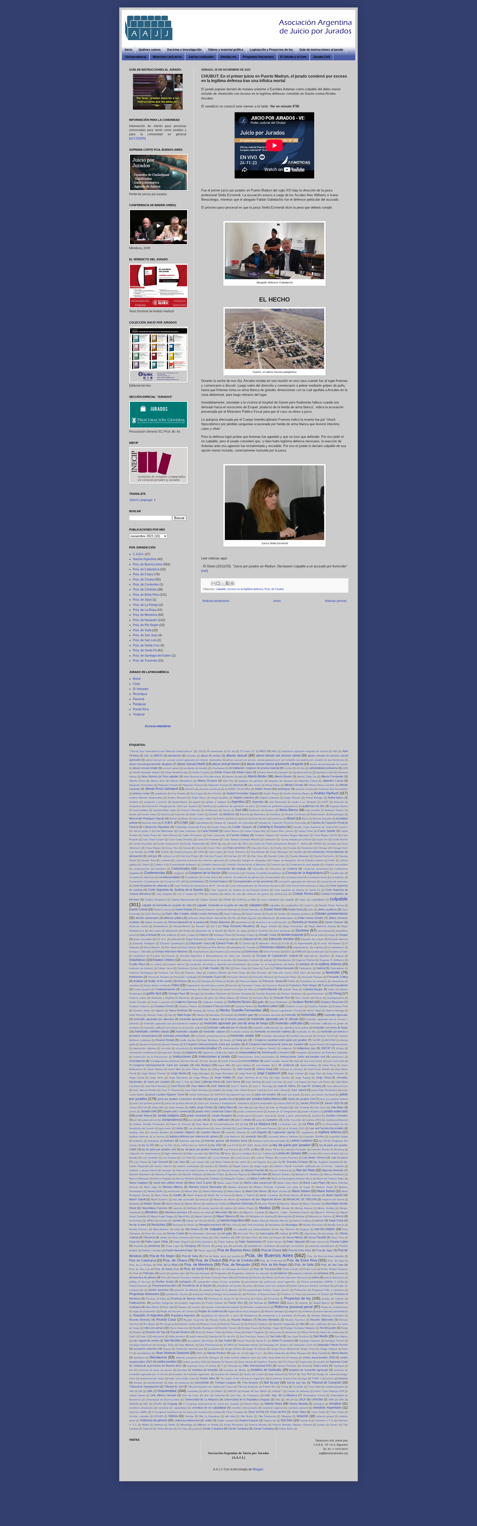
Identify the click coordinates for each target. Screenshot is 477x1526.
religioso (293, 1311)
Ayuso (226, 810)
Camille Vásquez (242, 826)
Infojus (340, 1048)
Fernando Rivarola (263, 977)
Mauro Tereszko (312, 1203)
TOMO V (316, 1378)
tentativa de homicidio (266, 1370)
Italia (296, 1061)
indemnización (231, 1048)
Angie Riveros (292, 797)
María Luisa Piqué (314, 1182)
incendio (166, 1048)
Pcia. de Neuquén (145, 620)
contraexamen (272, 877)
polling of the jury (140, 1281)
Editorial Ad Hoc (252, 939)
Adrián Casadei (201, 772)
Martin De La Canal (219, 1195)
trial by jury (271, 1382)
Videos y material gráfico (225, 49)
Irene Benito (191, 1061)
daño (311, 909)
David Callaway (232, 913)
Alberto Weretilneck (181, 780)
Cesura (187, 848)
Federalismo (337, 968)
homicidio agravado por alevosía (154, 1019)
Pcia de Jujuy (324, 1250)
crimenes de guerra (257, 894)
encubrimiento (336, 947)
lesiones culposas (189, 1140)
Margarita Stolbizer (209, 1178)
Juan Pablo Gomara (196, 1090)
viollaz (208, 1420)
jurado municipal (196, 1115)
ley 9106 (263, 1145)
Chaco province (236, 847)
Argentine (258, 801)
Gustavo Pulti (340, 1006)
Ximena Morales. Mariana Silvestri (292, 1424)
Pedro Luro (309, 1269)
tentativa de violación (227, 1374)
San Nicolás (172, 1340)
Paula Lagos (205, 1250)
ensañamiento (201, 951)
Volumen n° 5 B (324, 1420)
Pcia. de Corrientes (146, 584)
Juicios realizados (201, 57)
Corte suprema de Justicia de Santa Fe (297, 890)
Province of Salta (156, 1298)
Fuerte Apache (141, 989)
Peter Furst (211, 1277)
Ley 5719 (232, 1145)
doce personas (282, 930)
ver (204, 571)
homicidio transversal (273, 1035)
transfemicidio (155, 1382)
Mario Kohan (326, 1191)
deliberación (268, 918)
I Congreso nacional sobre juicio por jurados (280, 1039)
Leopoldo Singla (338, 1136)
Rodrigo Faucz (249, 1328)
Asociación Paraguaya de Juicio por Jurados (172, 806)
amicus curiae (141, 793)
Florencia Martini (248, 981)
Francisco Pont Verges (303, 985)
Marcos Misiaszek (139, 1178)
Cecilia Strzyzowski (194, 843)
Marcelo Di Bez (215, 1174)
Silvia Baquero (298, 1353)
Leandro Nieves (210, 1132)
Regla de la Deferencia (334, 1307)
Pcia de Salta (190, 1256)
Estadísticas (137, 960)
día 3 (214, 926)
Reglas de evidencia (211, 1311)
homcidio (290, 1014)
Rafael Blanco (321, 1303)
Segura (167, 1348)
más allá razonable (183, 1199)
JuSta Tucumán (292, 1120)
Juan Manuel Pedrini (145, 1090)
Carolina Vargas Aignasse (294, 835)
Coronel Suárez (218, 881)
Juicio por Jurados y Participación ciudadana (223, 1103)
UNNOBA (317, 1399)
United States (137, 1395)
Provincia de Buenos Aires (187, 1298)
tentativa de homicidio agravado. (191, 1374)
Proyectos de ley (297, 1298)
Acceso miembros (158, 726)
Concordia (258, 868)
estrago (268, 960)
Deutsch (200, 926)
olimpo (163, 1237)
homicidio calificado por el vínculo (227, 1027)
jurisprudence (149, 1120)
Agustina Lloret (325, 772)
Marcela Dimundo (333, 1170)
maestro (209, 1166)
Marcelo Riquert (238, 1174)
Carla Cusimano (187, 831)
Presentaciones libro (164, 1285)
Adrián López (244, 772)
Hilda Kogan (184, 1014)
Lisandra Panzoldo (296, 1149)
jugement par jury (240, 1094)
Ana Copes (196, 793)
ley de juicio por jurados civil (159, 1149)
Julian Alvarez (176, 1107)
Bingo (184, 818)
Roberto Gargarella (284, 1324)
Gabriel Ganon (209, 989)
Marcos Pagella (162, 1178)
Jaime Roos (329, 1065)
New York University (253, 1224)
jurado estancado (336, 1111)
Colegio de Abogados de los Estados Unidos (297, 860)
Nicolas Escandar (313, 1224)
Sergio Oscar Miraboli (283, 1348)
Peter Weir (228, 1277)
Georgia (194, 993)
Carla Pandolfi (209, 830)
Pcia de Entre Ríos (299, 1250)
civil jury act (169, 856)
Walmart (158, 1424)
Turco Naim (314, 1386)
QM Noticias (256, 1303)
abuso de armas (211, 755)
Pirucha (257, 1277)
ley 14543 (183, 1145)
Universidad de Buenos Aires (163, 1399)
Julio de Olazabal (279, 1107)
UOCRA (157, 1403)
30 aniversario (215, 751)
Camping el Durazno (271, 827)
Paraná (206, 1246)
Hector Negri (314, 1010)
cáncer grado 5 (142, 831)
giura (211, 997)
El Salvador (141, 689)
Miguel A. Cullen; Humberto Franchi (289, 1212)
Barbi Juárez (197, 814)
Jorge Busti (245, 1073)
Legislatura (307, 1132)
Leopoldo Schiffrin (313, 1136)
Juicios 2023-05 (334, 1103)
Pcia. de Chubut (274, 588)
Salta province (177, 1336)
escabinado (317, 951)
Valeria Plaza (251, 1403)
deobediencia (243, 922)
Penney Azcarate (200, 1273)
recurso (196, 1307)
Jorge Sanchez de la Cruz (252, 1077)
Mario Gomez (279, 1191)
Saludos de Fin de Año (222, 1336)
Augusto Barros (339, 806)
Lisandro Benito (320, 1149)
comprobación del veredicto (149, 868)
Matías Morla (173, 1203)
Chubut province (183, 852)
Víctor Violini (337, 1412)
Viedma (189, 1416)
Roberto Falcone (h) (232, 1324)
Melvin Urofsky (326, 1208)
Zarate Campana (213, 1428)
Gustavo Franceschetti (216, 1006)
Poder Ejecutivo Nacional (292, 1277)
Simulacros (228, 57)
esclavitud (139, 955)
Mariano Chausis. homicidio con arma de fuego (281, 1187)
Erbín (287, 951)
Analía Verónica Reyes (296, 793)
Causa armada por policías (296, 839)
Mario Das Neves (256, 1191)
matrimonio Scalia (216, 1203)
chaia (254, 848)
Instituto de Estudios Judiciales (330, 1052)
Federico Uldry (193, 972)
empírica (318, 947)
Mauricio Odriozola (241, 1203)
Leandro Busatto (159, 1132)
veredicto (335, 1403)
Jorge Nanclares (178, 1077)
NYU (296, 1233)
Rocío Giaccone (179, 1328)
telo (131, 1370)
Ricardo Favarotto (194, 1319)
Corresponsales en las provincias (253, 881)
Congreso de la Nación (204, 873)
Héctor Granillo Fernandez (241, 1010)
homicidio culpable (187, 1031)
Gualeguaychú (335, 997)
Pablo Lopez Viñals (156, 1241)
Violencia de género (153, 1420)
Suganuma (305, 1361)
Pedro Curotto (290, 1269)
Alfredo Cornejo (293, 784)
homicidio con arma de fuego (330, 1027)
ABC (335, 751)
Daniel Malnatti (228, 909)
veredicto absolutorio (141, 1407)
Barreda (244, 814)
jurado (132, 1111)
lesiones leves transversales (269, 1140)
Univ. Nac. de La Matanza (281, 1395)
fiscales (206, 981)
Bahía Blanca (288, 810)
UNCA (206, 1391)
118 (200, 751)
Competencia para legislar (305, 864)
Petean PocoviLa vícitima (185, 1277)
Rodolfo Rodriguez (203, 1328)
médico (228, 1208)
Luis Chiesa (140, 1162)
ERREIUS (300, 951)
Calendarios (202, 822)
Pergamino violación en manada (250, 1273)
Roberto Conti (208, 1324)
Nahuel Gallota (301, 1220)
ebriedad (176, 939)
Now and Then (246, 1233)
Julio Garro (320, 1107)
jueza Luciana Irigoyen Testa (166, 1094)
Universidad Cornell (314, 1395)
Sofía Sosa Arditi (271, 1357)
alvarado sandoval (209, 789)
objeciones (310, 1233)
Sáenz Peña (308, 1332)
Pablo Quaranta (204, 1241)
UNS (341, 1399)
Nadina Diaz (258, 1220)
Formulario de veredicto (313, 981)
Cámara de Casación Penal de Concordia (282, 822)
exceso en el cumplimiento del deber (273, 964)
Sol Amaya (292, 1357)
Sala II (144, 1336)
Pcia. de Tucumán (145, 660)
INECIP (325, 1048)
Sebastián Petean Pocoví (332, 1344)
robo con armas (153, 1327)
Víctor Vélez (298, 1411)
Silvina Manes (339, 1352)
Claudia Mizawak (299, 856)
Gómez (244, 997)
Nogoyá (304, 1229)
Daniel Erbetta (183, 909)
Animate (134, 802)
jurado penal (244, 1115)
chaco (199, 848)
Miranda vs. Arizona (320, 1216)
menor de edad (201, 1212)
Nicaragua (140, 694)
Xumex (334, 1424)
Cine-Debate (257, 852)
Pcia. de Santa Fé (145, 650)
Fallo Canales (211, 968)
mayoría (177, 1208)
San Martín (320, 1336)
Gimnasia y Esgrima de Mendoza (170, 997)
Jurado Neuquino (221, 1115)
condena (292, 868)
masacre (204, 1199)
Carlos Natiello (326, 830)
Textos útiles (207, 1378)
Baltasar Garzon (334, 810)
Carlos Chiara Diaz (255, 831)
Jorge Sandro (282, 1077)
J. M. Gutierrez (285, 1065)
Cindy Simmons (236, 852)
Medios (265, 1208)
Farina (255, 968)
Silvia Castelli (319, 1353)
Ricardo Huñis (218, 1319)
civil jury (152, 855)
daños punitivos (327, 909)
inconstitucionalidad (205, 1048)
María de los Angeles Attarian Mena (291, 1178)
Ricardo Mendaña (268, 1319)
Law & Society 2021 (293, 1128)
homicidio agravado (336, 1014)
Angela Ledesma (244, 797)
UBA (149, 1391)
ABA (274, 751)
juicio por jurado (290, 1094)
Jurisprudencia (135, 57)
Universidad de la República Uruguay (247, 1399)
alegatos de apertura (250, 780)
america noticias (304, 789)
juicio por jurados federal (333, 1099)
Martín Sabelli (137, 1199)
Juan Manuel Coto (337, 1086)
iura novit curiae (313, 1061)
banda (133, 814)
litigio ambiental (173, 1153)
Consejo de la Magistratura (304, 873)
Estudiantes (284, 960)
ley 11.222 (148, 1145)
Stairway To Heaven (222, 1361)
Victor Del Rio (256, 1411)
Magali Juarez (241, 1166)
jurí (135, 1120)
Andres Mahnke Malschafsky (145, 797)
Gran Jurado (302, 997)
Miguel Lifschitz (203, 1216)
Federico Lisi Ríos (169, 972)
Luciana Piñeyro (264, 1157)
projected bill (200, 1294)
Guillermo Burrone (186, 1001)
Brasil (137, 678)
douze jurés (317, 935)
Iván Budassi (203, 1065)
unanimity (192, 1391)
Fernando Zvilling (337, 976)
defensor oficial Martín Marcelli (205, 918)
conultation (337, 877)
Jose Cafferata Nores (207, 1081)
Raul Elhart (152, 1307)
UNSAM (133, 1403)
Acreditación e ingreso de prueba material (254, 767)
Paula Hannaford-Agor (179, 1250)
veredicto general (298, 1407)
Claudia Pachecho (323, 856)
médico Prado (246, 1208)
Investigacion (137, 1060)
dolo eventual (148, 934)
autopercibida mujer (164, 810)
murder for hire (194, 1220)
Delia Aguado (249, 918)
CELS (245, 843)
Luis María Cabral (220, 1162)
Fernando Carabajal (185, 977)
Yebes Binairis (165, 1428)
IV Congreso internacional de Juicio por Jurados (159, 1065)
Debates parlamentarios (331, 913)
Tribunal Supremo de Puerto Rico (257, 1386)
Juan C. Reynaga (262, 1086)
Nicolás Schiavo (138, 1229)
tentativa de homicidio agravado (308, 1369)
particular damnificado (321, 1246)
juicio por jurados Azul (220, 1098)
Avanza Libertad (190, 810)
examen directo (176, 964)
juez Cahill (257, 1090)
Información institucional (143, 1052)
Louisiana (201, 1157)
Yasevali (147, 1428)
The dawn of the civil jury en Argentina (242, 1378)
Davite (269, 913)
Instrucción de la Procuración (150, 1056)
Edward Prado (225, 943)
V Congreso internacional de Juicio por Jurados (211, 1403)
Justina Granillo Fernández (149, 1124)
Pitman (270, 1277)
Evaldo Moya (137, 964)
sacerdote (291, 1332)
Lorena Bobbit (330, 1153)
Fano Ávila (241, 968)
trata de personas (178, 1382)
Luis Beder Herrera (314, 1157)
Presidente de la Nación (196, 1285)
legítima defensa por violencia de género (194, 1136)
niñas (177, 1229)
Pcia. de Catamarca (146, 569)
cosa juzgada (164, 894)
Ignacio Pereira (170, 1044)
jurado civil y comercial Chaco (214, 1111)
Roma (344, 1328)
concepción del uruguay (231, 868)
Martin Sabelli (334, 1195)
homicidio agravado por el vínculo (274, 1019)
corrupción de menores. (334, 881)
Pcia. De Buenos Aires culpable (325, 1256)
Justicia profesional (337, 1120)
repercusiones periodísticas (332, 1311)
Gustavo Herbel (244, 1006)
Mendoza (151, 1212)
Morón (340, 1216)
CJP (243, 856)
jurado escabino (310, 1111)
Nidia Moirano (161, 1229)
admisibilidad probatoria (324, 767)
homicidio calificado (289, 1023)
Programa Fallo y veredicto (328, 1290)
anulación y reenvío (155, 802)
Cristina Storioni (209, 899)
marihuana (174, 1191)
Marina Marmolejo (213, 1191)
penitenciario (177, 1273)
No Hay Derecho (285, 1229)
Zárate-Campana (263, 1428)
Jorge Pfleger (201, 1077)
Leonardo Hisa (253, 1136)
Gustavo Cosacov (139, 1006)
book (245, 818)
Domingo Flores (223, 935)
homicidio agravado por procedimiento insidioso (171, 1023)
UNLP (302, 1399)
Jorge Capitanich (268, 1073)
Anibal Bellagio (314, 797)
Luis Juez (179, 1161)
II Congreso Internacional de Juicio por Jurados (212, 1044)
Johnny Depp (264, 1069)
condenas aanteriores (316, 868)
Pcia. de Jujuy (142, 599)
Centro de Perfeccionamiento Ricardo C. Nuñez (281, 843)
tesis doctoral (275, 1374)
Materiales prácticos (167, 57)
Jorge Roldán (222, 1077)
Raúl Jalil (168, 1307)
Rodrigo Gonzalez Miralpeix (299, 1328)
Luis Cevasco (339, 1157)
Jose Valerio (198, 1085)
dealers (282, 913)
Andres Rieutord (176, 797)
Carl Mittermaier (164, 831)
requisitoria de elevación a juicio (220, 1315)
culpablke (274, 905)
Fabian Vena (165, 968)
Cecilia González (143, 843)
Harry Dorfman (178, 1010)
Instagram (301, 1052)
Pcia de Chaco (271, 1250)
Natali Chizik (336, 1220)
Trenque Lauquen (225, 1382)
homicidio (308, 1015)
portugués (185, 1281)
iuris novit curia (335, 1061)
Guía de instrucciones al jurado (321, 49)
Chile (136, 684)
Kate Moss (202, 1124)
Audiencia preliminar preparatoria (279, 806)
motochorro (135, 1220)
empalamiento (301, 947)
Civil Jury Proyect (213, 856)
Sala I (132, 1336)
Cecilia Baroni (340, 839)
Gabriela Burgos (313, 989)
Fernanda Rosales (158, 977)
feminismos (136, 976)
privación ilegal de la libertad (220, 1290)
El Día (285, 943)
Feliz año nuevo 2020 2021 (289, 972)
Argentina (237, 802)
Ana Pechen (215, 793)
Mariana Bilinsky (173, 1186)
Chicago (322, 848)
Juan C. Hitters (239, 1086)
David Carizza (253, 913)
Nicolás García (335, 1224)
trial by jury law (296, 1382)
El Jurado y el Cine (293, 57)
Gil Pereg (335, 993)
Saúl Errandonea (209, 1345)
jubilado (216, 1090)
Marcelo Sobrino (281, 1174)
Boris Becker (259, 818)
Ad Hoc (300, 768)
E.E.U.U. (161, 939)
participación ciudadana (262, 1246)
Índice (247, 1048)
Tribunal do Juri (173, 1386)
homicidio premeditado (176, 1035)
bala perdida (312, 810)
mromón (163, 1220)
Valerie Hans (273, 1403)
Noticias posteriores (215, 601)
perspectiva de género (142, 1277)
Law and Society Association (326, 1128)
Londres (313, 1153)
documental (324, 930)
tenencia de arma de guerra (155, 1370)
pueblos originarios (190, 1303)
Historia (200, 1015)
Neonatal (177, 1224)
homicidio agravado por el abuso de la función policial (212, 1019)
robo (302, 1323)
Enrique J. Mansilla (140, 951)
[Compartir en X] (222, 583)
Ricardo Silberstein (321, 1319)
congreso (178, 873)
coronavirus (197, 881)
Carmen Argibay (239, 835)
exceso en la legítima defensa (245, 588)
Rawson (183, 1307)
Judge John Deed (236, 1090)
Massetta (134, 1203)
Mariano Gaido (324, 1187)
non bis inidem (324, 1229)
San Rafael (225, 1340)
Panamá (138, 699)
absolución (174, 755)
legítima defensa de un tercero (147, 1136)
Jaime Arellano (308, 1065)
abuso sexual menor (226, 764)
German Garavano (291, 993)
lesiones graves (214, 1140)
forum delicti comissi (155, 985)
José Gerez (233, 1081)
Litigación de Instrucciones (144, 1153)
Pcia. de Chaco (143, 574)
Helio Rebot (136, 1015)
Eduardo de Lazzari (312, 939)
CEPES (317, 843)
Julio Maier (337, 1107)
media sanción (210, 1208)
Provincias (273, 1298)
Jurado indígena (168, 1115)
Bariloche (229, 814)
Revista (302, 1315)
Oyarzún (134, 1241)
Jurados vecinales (337, 1115)
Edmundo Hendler (281, 939)
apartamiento (179, 802)
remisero (307, 1311)
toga (304, 1378)
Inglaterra (191, 1052)
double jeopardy (292, 935)
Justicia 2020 (313, 1120)
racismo (303, 1303)
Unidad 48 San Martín (254, 1391)
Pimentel (243, 1277)
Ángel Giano (199, 797)
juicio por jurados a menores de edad (180, 1098)
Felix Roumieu (259, 972)
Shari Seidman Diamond (172, 1353)
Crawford (214, 894)
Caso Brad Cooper (153, 839)
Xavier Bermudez (233, 1424)
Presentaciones (138, 1285)
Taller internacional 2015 (257, 1365)
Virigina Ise (269, 1420)
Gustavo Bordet (302, 1002)
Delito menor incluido (310, 917)
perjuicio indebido (302, 1273)
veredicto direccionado (244, 1407)
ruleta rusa (275, 1332)
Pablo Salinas (226, 1241)
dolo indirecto (168, 935)
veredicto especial (272, 1407)
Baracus (165, 814)
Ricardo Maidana (241, 1319)
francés (233, 985)
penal (162, 1273)
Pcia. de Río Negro (146, 625)
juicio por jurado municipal (320, 1094)
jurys (259, 1120)
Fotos (175, 985)
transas (138, 1382)
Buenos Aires (149, 822)
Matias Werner (193, 1203)
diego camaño (269, 926)
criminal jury (280, 894)
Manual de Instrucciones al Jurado (196, 1170)
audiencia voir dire (313, 806)
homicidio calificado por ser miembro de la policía (280, 1027)
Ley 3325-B (200, 1145)
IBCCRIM (330, 1040)
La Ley (244, 1123)
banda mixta (149, 814)
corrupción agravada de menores (297, 881)
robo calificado (318, 1324)
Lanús (179, 1128)
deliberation (286, 918)
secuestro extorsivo (145, 1348)
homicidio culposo (214, 1031)
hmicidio (229, 1015)
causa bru (321, 839)
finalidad (138, 981)
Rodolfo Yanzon (228, 1328)
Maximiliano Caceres (154, 1208)
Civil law (232, 856)
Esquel (340, 955)
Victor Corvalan (234, 1412)
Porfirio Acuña (164, 1281)
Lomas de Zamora (288, 1153)
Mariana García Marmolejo (205, 1186)
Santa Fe (261, 1340)
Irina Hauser (210, 1061)
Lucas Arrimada (221, 1157)
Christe (165, 852)
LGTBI (246, 1149)
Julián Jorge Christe (201, 1107)
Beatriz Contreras (295, 814)
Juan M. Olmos (287, 1085)
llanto (228, 1153)
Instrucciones (182, 1056)
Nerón (191, 1224)
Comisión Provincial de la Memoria (246, 864)
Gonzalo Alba (261, 997)
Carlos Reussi (170, 835)
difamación (172, 930)
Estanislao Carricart (248, 960)
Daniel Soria (295, 909)
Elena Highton (152, 947)
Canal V (343, 827)
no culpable (213, 1229)
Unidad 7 (277, 1391)
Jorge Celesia (296, 1073)
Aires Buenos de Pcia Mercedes (202, 776)
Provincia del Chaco (251, 1298)
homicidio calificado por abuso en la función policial (173, 1027)
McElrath (192, 1208)
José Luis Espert (297, 1081)
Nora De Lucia (153, 1233)
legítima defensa (330, 1132)
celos (234, 843)
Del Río (232, 918)
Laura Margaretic (245, 1128)
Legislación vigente (283, 1132)
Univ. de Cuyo (190, 1395)
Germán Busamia (266, 993)
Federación (305, 968)
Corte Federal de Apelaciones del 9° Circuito (199, 885)
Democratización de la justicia (186, 922)
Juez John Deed (277, 1090)
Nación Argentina (144, 559)
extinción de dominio (141, 968)
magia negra (261, 1166)
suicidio (321, 1361)
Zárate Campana (238, 1428)
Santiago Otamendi (140, 1345)
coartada (165, 860)
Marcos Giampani (334, 1174)
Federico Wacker (217, 972)
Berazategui (337, 814)
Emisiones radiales (273, 947)
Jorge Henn (156, 1077)
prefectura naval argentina (280, 1281)
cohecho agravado (213, 860)
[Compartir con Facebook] (227, 583)
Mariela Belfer (155, 1191)
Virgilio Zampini (225, 1420)
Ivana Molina (243, 1065)
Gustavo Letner (268, 1006)
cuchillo (251, 899)
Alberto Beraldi (234, 776)
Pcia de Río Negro (162, 1256)
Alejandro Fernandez (141, 785)
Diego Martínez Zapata (322, 926)
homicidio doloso (240, 1031)
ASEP (324, 802)
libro (257, 1149)
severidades (144, 1353)
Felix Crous (238, 972)
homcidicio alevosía (269, 1015)
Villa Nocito (246, 1416)
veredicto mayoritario (327, 1407)
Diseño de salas (237, 930)
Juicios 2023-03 (286, 1103)
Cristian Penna (303, 894)
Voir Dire (286, 1420)
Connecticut (234, 873)
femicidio (333, 972)
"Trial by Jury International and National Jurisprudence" (161, 751)
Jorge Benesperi (224, 1073)
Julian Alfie (158, 1107)
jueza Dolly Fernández (324, 1090)
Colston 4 (159, 864)
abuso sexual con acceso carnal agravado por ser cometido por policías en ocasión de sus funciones (285, 760)
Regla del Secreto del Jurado (177, 1311)
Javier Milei (174, 1069)
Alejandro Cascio (333, 780)
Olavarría (149, 1237)
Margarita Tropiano (235, 1178)
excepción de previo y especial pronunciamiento (218, 964)
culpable (221, 588)
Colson (146, 864)
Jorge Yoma (323, 1077)
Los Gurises (169, 1157)
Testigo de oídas (325, 1374)
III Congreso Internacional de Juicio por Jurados (275, 1044)
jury (191, 1120)
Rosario (137, 1332)
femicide (316, 972)
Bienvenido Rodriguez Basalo (146, 818)
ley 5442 (216, 1145)
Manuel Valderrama (280, 1170)
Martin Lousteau (269, 1195)
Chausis (291, 848)
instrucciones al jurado (214, 1056)
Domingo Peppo (245, 935)
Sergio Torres (308, 1348)
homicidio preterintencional (210, 1035)
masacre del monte (333, 1199)
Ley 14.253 (165, 1145)
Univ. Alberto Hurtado (163, 1395)
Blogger (258, 1469)
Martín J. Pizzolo (245, 1195)
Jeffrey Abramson (222, 1069)
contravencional (294, 877)
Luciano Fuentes (288, 1157)
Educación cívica (200, 943)
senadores (214, 1348)
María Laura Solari (228, 1182)
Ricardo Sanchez (295, 1319)
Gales (331, 989)
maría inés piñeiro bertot (168, 1182)
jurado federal (143, 1115)
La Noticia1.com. (287, 1124)
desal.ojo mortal (138, 926)
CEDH (213, 843)
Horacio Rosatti (164, 1039)
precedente (251, 1281)
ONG (237, 1237)
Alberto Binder (257, 776)
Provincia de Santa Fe (221, 1298)
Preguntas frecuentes (258, 57)
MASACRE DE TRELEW (302, 1199)
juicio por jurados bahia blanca (260, 1099)
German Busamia (241, 993)
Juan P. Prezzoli (170, 1090)
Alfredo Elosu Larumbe (321, 785)
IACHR (316, 1040)
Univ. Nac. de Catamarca (245, 1395)
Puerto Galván (214, 1303)
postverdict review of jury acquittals (219, 1281)
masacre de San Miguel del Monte (260, 1199)
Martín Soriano (159, 1199)
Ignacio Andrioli (148, 1044)
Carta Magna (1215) (325, 835)
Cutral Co (308, 905)
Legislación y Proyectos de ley (271, 49)
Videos (173, 1416)
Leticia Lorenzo (301, 1140)
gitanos (199, 997)
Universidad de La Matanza (202, 1399)
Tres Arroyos (250, 1382)
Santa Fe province (283, 1340)
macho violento (163, 1166)
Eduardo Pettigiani (144, 943)
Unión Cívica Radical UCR (329, 1391)
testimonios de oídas (152, 1378)
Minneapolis (284, 1216)
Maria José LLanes (200, 1182)
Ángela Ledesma (269, 797)
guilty (261, 1001)
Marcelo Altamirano (140, 1174)
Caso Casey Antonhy (181, 839)
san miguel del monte (146, 1340)
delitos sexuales (154, 922)
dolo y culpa (188, 935)
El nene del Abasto (329, 943)
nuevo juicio (267, 1233)
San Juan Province (298, 1336)
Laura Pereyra (268, 1128)
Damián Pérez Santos (331, 905)
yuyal (195, 1428)
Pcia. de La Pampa (146, 605)
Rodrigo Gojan (271, 1328)
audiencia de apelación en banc (236, 806)
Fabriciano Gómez (188, 968)
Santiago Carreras (309, 1340)
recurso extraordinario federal (222, 1307)
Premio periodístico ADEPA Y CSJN (322, 1281)
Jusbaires (272, 1119)
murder (176, 1220)
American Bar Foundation (333, 789)
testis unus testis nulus (182, 1378)
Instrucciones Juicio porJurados (256, 1056)
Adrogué (283, 772)
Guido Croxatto (138, 1002)
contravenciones (317, 877)
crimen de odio (232, 894)
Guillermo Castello (212, 1002)
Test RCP (306, 1374)
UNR (331, 1399)
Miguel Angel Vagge (162, 1216)
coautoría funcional (186, 860)
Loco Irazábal (243, 1153)
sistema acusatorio (187, 1357)
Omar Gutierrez (180, 1237)
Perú (164, 1277)
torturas (343, 1378)
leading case (136, 1132)
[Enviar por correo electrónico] (213, 583)
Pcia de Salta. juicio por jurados (221, 1256)
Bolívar (234, 818)
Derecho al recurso (305, 922)
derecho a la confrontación (271, 922)
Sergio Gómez (233, 1348)
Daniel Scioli (272, 909)
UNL (277, 1399)
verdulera (318, 1403)
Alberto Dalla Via (306, 776)
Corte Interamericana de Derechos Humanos (255, 885)
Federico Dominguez (141, 972)
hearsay (197, 1010)
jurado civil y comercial (177, 1111)
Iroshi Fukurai (229, 1061)
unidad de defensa (298, 1391)
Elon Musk (171, 947)
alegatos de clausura (280, 780)
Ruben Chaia (213, 1332)
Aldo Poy (228, 780)
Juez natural (298, 1089)
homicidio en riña (306, 1031)
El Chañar (245, 943)
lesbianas (153, 1140)
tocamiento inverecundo (283, 1378)
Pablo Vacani (274, 1241)
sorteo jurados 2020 (194, 1361)
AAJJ (263, 751)
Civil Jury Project (189, 856)
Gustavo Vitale (141, 1010)
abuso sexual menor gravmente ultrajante (275, 764)
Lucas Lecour (242, 1157)
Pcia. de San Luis (145, 640)
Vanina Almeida (298, 1403)
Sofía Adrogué (210, 1357)
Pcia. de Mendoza (145, 615)
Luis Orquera (258, 1162)
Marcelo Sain (259, 1174)
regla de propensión (144, 1311)
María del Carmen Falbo (330, 1178)
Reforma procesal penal (294, 1307)
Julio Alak (243, 1107)
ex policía (156, 964)
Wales (145, 1424)
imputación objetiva (144, 1048)
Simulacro (139, 1357)
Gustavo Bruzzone (331, 1001)
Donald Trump (267, 934)
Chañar (278, 848)
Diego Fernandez (293, 926)
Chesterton (307, 848)
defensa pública (173, 917)
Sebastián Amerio (248, 1345)
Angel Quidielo (219, 797)
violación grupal (325, 1416)
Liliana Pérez (272, 1149)
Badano (270, 810)
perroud (339, 1273)
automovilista (140, 810)
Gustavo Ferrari (164, 1006)
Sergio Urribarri (328, 1348)
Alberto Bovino (283, 776)
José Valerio (218, 1085)
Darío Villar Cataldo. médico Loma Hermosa (191, 913)
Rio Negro (149, 1324)
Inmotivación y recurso (275, 1052)
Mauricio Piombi (267, 1203)
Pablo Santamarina (250, 1241)
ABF (146, 755)
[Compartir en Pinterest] (232, 583)
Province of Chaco (291, 1294)
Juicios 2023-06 (138, 1107)
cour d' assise (185, 894)
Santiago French (334, 1340)
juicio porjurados (263, 1103)
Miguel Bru (184, 1216)
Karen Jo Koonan (180, 1124)
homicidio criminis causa (152, 1031)
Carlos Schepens (192, 835)
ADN (345, 768)
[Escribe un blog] (218, 583)
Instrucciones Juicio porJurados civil (302, 1056)
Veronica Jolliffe (138, 1412)
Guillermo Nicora (239, 1002)
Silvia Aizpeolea (276, 1353)
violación (302, 1416)
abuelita (191, 755)
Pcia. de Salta (142, 630)
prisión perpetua (158, 1289)
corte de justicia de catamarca (151, 885)
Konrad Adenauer (224, 1124)
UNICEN (232, 1391)
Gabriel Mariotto (268, 989)
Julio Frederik (301, 1107)
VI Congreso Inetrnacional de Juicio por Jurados (180, 1412)
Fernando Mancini (237, 977)
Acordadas (218, 768)
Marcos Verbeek (185, 1178)
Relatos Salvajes (274, 1311)
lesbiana (138, 1140)
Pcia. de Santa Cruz (146, 645)
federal (321, 968)
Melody (285, 1208)
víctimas (216, 1412)
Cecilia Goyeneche (168, 843)
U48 (131, 1391)
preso (249, 1285)
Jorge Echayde (335, 1073)
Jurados (316, 1115)
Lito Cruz (214, 1153)
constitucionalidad (169, 877)
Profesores (300, 1290)
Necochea (158, 1224)
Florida (291, 981)
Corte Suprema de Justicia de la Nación (175, 890)
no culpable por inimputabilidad (252, 1229)
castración (270, 839)
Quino (290, 1303)
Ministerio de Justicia (261, 1216)
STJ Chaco (288, 1361)
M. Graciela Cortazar (295, 1161)
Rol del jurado (328, 1327)
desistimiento (160, 926)
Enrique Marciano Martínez (171, 951)
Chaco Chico (214, 848)
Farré (267, 968)
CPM (200, 894)
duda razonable (142, 939)
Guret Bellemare (278, 1002)
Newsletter (275, 1224)
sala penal (158, 1336)
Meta (235, 1212)
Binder (173, 818)
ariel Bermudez (277, 802)
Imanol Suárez (317, 1044)
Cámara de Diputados (156, 826)
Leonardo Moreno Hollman (283, 1136)
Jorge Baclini (178, 1073)
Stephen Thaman (267, 1361)
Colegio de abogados (254, 860)
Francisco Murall (275, 985)
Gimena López (137, 997)
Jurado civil (148, 1111)
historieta (214, 1015)
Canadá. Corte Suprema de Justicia (313, 827)
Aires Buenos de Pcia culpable (159, 776)
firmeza (182, 981)
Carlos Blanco (231, 831)
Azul (238, 810)
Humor (227, 1040)
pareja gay (221, 1246)
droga (331, 935)
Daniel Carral (138, 909)
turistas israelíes (335, 1386)
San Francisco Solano (252, 1336)
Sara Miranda (186, 1345)
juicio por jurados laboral (179, 1103)
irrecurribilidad (250, 1060)
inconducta (182, 1048)
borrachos (277, 818)
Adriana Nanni (265, 772)
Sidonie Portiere (216, 1352)
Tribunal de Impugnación (144, 1386)
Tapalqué (338, 1365)
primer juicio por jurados (271, 1285)
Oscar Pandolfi (317, 1237)
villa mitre (230, 1416)
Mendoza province (176, 1212)
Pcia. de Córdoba (145, 589)
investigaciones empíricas (165, 1061)
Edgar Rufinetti (194, 939)
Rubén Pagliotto (254, 1332)
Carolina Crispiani (265, 835)
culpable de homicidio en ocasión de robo (167, 905)
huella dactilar (188, 1040)
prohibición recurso (177, 1294)
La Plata (308, 1124)
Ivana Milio (224, 1065)
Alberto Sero (157, 780)
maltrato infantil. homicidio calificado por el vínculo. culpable (309, 1166)
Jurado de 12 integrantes (282, 1111)
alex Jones (254, 785)
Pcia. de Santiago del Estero (152, 655)
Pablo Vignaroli (296, 1241)
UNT (145, 1403)
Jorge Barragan (201, 1073)
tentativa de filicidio (235, 1370)
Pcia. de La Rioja (144, 610)
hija (170, 1015)
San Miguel (341, 1336)
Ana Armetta (178, 793)
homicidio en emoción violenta (273, 1031)
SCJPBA (229, 1345)
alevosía (238, 784)
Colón (331, 860)
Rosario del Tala (155, 1332)
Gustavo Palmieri (318, 1006)
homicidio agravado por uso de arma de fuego (236, 1023)
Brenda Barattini (322, 818)
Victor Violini (318, 1412)
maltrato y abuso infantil (143, 1170)
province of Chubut (318, 1294)
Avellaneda (211, 810)
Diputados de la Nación (209, 930)
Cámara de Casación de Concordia (233, 822)
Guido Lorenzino (160, 1002)
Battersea (259, 814)
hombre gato (245, 1014)
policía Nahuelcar (334, 1277)
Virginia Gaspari (248, 1420)
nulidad (283, 1233)
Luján (274, 1162)
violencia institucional (186, 1420)
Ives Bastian (263, 1065)
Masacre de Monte (224, 1199)
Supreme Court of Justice (202, 1365)
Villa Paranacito (267, 1416)
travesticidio (202, 1382)
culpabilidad (318, 899)
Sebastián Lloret (303, 1345)
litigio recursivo (195, 1153)
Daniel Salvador (250, 909)
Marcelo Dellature (192, 1174)
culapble (289, 899)
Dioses (187, 930)
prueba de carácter (333, 1298)
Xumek (321, 1424)
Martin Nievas (291, 1195)
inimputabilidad (247, 1052)
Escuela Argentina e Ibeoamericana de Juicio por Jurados (215, 955)
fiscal (195, 981)
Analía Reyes (271, 793)
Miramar (300, 1216)
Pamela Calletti (339, 1241)
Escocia (170, 955)
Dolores (204, 934)
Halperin (159, 1010)
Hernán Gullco (155, 1015)
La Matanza (262, 1124)
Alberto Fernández (332, 776)
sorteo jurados (166, 1361)
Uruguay (139, 714)
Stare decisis (245, 1361)
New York (231, 1224)
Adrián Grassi (223, 772)
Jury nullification (220, 1119)
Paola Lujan (172, 1246)
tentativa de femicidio (205, 1369)
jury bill (202, 1119)
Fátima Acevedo (284, 968)
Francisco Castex (252, 985)
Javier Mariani (155, 1069)
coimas (233, 860)
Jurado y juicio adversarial (292, 1115)
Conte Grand (210, 877)
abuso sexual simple (145, 767)
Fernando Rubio (287, 977)
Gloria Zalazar (227, 997)
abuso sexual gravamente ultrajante (150, 764)
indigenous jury (306, 1048)
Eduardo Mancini (338, 939)
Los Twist (186, 1157)
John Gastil (244, 1069)
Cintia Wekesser (279, 852)
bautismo (275, 814)
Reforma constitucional (257, 1307)
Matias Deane (152, 1203)
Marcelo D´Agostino (167, 1174)
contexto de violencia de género (241, 877)
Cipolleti (297, 852)
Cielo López (216, 852)
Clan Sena (257, 856)
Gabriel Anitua (189, 989)
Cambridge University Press (190, 827)
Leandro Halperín (184, 1132)
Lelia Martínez (232, 1136)
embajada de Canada (242, 947)
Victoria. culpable (139, 1416)
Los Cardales (150, 1157)
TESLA (292, 1374)
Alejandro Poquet (218, 785)
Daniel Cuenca (162, 909)
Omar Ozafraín (221, 1237)
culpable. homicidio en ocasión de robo (220, 905)
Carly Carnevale (216, 835)
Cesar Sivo (172, 848)
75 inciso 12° (247, 751)
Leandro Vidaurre (236, 1132)
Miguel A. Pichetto (325, 1212)
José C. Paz (182, 1081)
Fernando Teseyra (312, 977)
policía (315, 1277)
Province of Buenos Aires (261, 1294)
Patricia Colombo (151, 1250)
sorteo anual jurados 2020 (319, 1357)
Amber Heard (263, 788)
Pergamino (221, 1273)
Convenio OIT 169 (174, 881)
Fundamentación (165, 989)
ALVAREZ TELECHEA (237, 789)
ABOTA (158, 755)
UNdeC (218, 1391)
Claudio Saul (148, 860)
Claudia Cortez (276, 856)
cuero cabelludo (270, 899)
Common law (277, 864)
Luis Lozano (197, 1162)
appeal (196, 802)
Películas (148, 1273)
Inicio (128, 49)
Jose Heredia (253, 1081)
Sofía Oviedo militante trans (240, 1357)
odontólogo (327, 1233)
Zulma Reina (286, 1428)
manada (166, 1170)
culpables (255, 905)
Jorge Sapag (303, 1077)
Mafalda (223, 1166)
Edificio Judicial (216, 939)
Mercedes (221, 1212)
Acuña (288, 768)
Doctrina (302, 930)
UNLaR (289, 1399)
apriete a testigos (216, 802)
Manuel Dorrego (231, 1170)
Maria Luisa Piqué (287, 1182)
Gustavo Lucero (294, 1006)
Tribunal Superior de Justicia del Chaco (210, 1386)
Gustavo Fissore (188, 1006)
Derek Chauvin (334, 922)
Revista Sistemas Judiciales (328, 1315)
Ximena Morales (258, 1424)
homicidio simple (242, 1035)
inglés (231, 1052)
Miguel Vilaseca (225, 1216)
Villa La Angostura (209, 1416)
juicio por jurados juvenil (146, 1103)
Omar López (201, 1237)
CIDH (201, 852)
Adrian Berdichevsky (176, 772)
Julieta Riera (225, 1107)
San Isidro (276, 1336)
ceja (224, 843)
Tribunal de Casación (326, 1382)
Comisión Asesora (211, 864)
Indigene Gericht (266, 1048)
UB (140, 1391)
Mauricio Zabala (289, 1203)
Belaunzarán (318, 814)
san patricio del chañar (201, 1340)
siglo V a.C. (256, 1353)
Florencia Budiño (225, 981)
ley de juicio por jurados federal (200, 1149)
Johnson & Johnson (291, 1069)
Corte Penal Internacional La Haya (305, 885)
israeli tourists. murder (276, 1061)
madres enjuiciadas (188, 1166)
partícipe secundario (292, 1246)
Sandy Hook (244, 1340)
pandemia (154, 1245)
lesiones (169, 1140)
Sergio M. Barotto (256, 1348)
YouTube (182, 1428)
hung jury (242, 1039)
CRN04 (227, 899)
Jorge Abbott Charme (153, 1073)
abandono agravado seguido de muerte (304, 751)
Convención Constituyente (144, 881)
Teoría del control (254, 1374)
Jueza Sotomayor (199, 1094)
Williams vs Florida (207, 1424)
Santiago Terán (165, 1345)
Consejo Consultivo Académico (263, 873)
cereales (331, 843)
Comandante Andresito (183, 864)
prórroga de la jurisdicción (227, 1294)
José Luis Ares (274, 1081)
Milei (242, 1216)
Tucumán (298, 1386)
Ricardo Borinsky (140, 1319)
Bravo (305, 818)
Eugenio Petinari (305, 960)
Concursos (275, 868)
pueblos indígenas (162, 1303)
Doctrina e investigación (184, 49)
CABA (184, 822)
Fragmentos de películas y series (205, 985)
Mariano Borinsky (238, 1187)
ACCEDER (137, 138)
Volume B (305, 1420)
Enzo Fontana (272, 951)
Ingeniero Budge (171, 1052)
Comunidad (204, 868)
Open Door (251, 1237)
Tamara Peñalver (287, 1365)
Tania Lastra (320, 1365)
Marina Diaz (191, 1191)
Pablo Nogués (181, 1241)
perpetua (323, 1273)
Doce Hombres (260, 930)
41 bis (231, 751)
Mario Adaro (234, 1191)
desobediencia (181, 926)
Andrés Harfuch (326, 793)
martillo (177, 1195)
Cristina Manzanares (183, 899)
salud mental (197, 1336)
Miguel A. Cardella (253, 1212)
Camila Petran (219, 827)
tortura (330, 1378)
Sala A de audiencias (332, 1332)
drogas (343, 934)
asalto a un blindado (304, 802)
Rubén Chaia (233, 1332)
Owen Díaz (337, 1237)
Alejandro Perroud (193, 785)
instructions (337, 1056)
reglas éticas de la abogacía (244, 1311)
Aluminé (190, 789)
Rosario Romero (180, 1332)
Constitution (192, 877)
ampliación (161, 793)
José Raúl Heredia (155, 1086)
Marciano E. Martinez (307, 1174)
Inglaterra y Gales (212, 1052)
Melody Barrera (304, 1208)
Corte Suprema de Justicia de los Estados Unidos (239, 890)
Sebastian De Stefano (276, 1345)
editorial (234, 939)
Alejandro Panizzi (168, 785)
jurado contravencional (250, 1111)
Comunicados (180, 868)
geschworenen (315, 993)
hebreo (211, 1010)
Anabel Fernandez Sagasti (242, 793)
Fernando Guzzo (211, 976)
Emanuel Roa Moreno (213, 947)
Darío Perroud (153, 913)
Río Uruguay (166, 1324)
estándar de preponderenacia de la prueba (206, 960)
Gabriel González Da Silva (238, 989)
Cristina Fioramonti (155, 899)
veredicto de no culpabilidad (209, 1407)
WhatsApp (186, 1424)
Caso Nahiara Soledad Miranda (242, 839)
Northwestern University (202, 1233)
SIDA (199, 1353)
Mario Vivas (161, 1195)
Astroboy (207, 806)
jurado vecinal (264, 1115)
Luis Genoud (160, 1161)
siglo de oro (238, 1353)
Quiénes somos (150, 49)
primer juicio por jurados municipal (309, 1285)
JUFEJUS (219, 1094)
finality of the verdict (160, 981)
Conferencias (154, 873)
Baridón (213, 814)
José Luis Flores (320, 1081)
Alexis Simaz (272, 785)
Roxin (198, 1332)
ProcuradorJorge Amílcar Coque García (266, 1290)
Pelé (135, 1273)
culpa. (302, 899)
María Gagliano (138, 1182)
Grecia (318, 997)
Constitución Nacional (141, 877)
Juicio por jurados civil (301, 1098)
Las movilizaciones (199, 1128)
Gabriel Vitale (290, 989)
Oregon (277, 1237)
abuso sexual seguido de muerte (329, 764)
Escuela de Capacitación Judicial (277, 955)
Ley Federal (231, 1149)
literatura (339, 1149)
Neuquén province (210, 1224)
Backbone (254, 810)
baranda (180, 814)
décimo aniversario (147, 917)
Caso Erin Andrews (208, 839)
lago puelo (165, 1128)
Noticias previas (336, 601)
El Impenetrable (303, 943)
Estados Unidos (163, 960)
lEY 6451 (248, 1145)
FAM (227, 968)
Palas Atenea (317, 1241)
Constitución (337, 873)
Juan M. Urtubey (311, 1085)
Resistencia (250, 1315)
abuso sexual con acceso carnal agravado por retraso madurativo (184, 760)
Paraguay (139, 704)
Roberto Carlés (187, 1324)
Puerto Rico (141, 709)
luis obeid (240, 1162)
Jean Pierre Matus (196, 1069)
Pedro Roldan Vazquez (334, 1269)
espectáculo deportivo (317, 955)
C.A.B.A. (138, 554)
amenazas (284, 788)
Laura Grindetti (222, 1128)
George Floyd (176, 993)
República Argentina (183, 1315)
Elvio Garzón (188, 947)
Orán (265, 1237)
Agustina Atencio (302, 772)
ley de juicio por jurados (292, 1145)
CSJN (239, 899)
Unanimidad (167, 1391)
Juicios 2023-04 (309, 1103)
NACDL (211, 1220)
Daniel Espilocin (206, 909)
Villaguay (286, 1416)
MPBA (150, 1220)
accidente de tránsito (195, 768)
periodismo (280, 1273)
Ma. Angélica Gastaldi (326, 1162)
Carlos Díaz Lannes (282, 831)
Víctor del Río (278, 1411)
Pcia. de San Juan (145, 635)
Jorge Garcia (136, 1077)
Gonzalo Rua (282, 997)
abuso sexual (236, 755)
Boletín (221, 818)
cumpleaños (292, 905)
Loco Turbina (263, 1153)
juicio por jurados (265, 1094)
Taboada (233, 1365)
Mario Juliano (301, 1191)
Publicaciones (137, 1302)
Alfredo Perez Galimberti (161, 789)
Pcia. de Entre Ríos (146, 594)
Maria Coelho (258, 1178)
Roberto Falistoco (258, 1324)
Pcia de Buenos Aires (234, 1250)
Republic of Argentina (148, 1315)
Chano (265, 848)
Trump (284, 1386)
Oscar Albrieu (294, 1237)
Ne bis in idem (137, 1224)
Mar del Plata (305, 1170)
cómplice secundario (336, 864)
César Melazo (153, 848)
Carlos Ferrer (305, 831)
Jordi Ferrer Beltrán (319, 1069)
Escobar (155, 955)
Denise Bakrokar (220, 922)
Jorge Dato (315, 1073)
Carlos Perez (149, 835)
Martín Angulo (195, 1195)
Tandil (305, 1365)
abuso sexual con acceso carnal (278, 755)
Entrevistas (252, 951)
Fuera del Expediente (335, 985)
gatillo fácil (154, 993)
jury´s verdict (243, 1119)
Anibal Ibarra (335, 797)
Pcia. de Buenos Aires (147, 564)
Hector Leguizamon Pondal (286, 1010)
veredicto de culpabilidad (172, 1407)
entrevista (234, 951)
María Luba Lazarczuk (258, 1182)
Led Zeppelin (259, 1132)
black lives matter (202, 818)
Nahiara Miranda (279, 1220)
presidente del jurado (229, 1285)
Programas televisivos (144, 1294)
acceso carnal (171, 768)
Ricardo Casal (166, 1319)
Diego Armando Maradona (238, 926)
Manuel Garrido (254, 1170)
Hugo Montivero (209, 1040)
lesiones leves (238, 1140)
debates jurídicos (301, 913)
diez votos (155, 930)
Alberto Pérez (137, 780)
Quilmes (273, 1302)
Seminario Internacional (189, 1348)
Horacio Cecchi (325, 1035)
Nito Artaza (192, 1229)
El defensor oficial (266, 943)
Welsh (171, 1424)
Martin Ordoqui (312, 1195)
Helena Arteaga (335, 1010)
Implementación (339, 1044)
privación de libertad (186, 1290)
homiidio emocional (301, 1035)
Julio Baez (259, 1107)
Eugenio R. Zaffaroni (332, 960)
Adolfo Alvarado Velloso (146, 772)
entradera (219, 951)
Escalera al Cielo (338, 951)
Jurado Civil (321, 57)
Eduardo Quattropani (172, 943)
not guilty (226, 1233)
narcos (319, 1220)
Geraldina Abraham (215, 993)
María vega (150, 1187)
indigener (286, 1048)
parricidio (238, 1246)
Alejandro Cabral (308, 780)
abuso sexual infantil (191, 764)
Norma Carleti (175, 1233)
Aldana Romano (207, 780)
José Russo (178, 1085)
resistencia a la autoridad (278, 1315)
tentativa (182, 1370)
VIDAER (158, 1416)
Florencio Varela (272, 981)
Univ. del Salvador (214, 1395)
